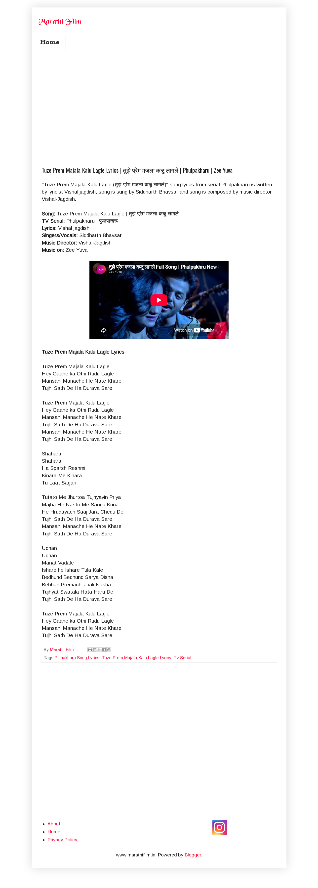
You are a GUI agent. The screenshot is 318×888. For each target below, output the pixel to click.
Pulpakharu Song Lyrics (77, 657)
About (53, 823)
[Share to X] (99, 649)
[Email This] (89, 649)
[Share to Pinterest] (108, 649)
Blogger (193, 854)
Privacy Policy (62, 839)
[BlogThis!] (94, 649)
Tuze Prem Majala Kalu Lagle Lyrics (136, 657)
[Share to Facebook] (104, 649)
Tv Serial (182, 657)
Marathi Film (62, 649)
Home (49, 42)
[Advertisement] (162, 79)
